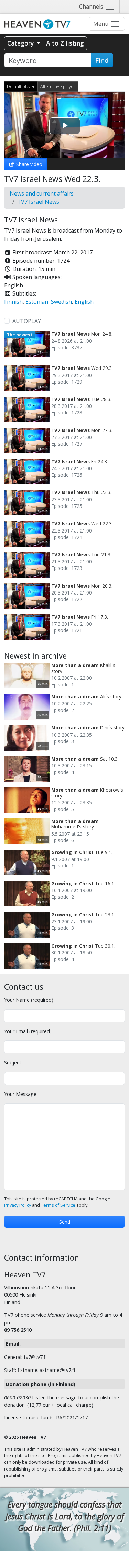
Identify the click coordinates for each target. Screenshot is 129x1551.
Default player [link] (21, 86)
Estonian (36, 301)
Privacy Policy (17, 1205)
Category (21, 43)
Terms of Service (58, 1205)
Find (102, 60)
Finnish (13, 301)
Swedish (61, 301)
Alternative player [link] (57, 86)
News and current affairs (42, 193)
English (84, 301)
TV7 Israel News (38, 201)
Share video (28, 164)
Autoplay (26, 321)
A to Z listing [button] (65, 43)
